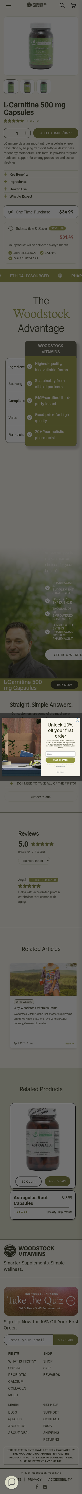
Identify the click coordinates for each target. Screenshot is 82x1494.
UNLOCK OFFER (60, 760)
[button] (11, 1482)
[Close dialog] (77, 720)
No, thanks (60, 772)
